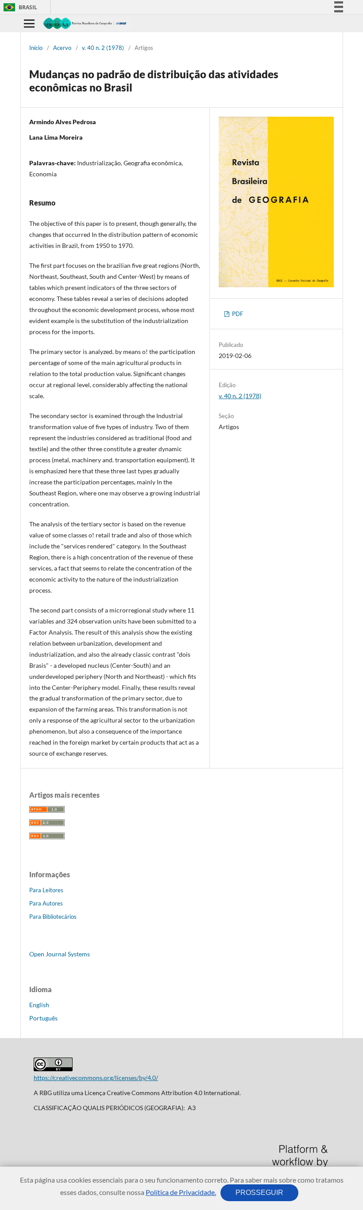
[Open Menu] (29, 23)
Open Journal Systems (59, 954)
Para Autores (46, 903)
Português (43, 1018)
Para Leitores (46, 890)
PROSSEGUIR (259, 1192)
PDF (237, 313)
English (39, 1004)
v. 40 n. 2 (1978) (103, 47)
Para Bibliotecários (53, 916)
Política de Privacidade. (181, 1192)
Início (35, 47)
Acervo (62, 47)
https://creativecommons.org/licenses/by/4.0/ (96, 1077)
